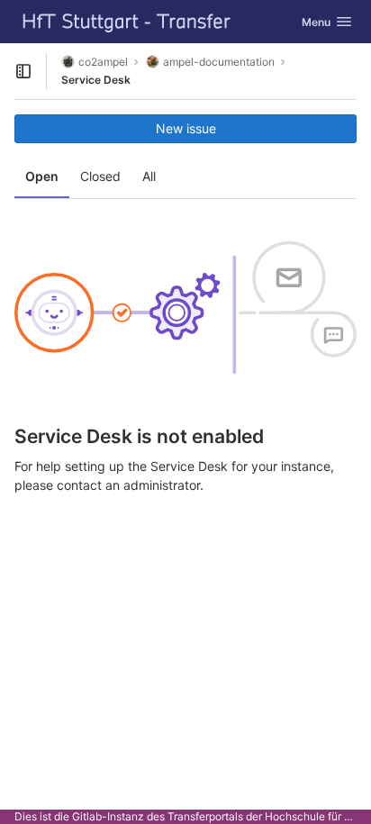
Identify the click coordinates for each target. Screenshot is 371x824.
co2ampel (103, 61)
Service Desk (96, 79)
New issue (186, 128)
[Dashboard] (127, 22)
